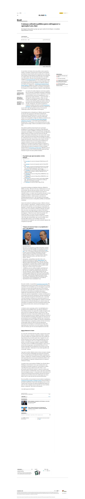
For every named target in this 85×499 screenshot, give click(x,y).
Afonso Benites (24, 36)
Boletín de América (20, 471)
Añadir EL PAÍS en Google (47, 39)
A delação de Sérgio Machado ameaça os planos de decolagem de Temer (20, 93)
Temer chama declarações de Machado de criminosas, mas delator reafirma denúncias (37, 408)
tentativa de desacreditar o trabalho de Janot (31, 380)
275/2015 (27, 166)
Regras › (49, 396)
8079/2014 (28, 182)
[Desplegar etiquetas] (50, 414)
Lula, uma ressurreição (61, 78)
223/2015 (27, 164)
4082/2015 (28, 173)
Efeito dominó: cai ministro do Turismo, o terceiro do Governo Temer (38, 402)
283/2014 (28, 178)
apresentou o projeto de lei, (35, 147)
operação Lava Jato (31, 79)
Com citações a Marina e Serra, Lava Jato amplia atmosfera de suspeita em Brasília (20, 103)
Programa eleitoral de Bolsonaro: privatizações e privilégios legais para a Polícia (62, 84)
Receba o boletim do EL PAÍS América (28, 394)
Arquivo (36, 469)
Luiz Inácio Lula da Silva (42, 284)
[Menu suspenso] (17, 15)
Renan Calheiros (41, 260)
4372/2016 (28, 161)
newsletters (19, 469)
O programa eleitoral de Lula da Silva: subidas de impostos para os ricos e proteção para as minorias (62, 81)
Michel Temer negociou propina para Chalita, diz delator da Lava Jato (20, 98)
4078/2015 (28, 170)
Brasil (19, 20)
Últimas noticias (59, 74)
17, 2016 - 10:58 (26, 37)
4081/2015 (28, 176)
